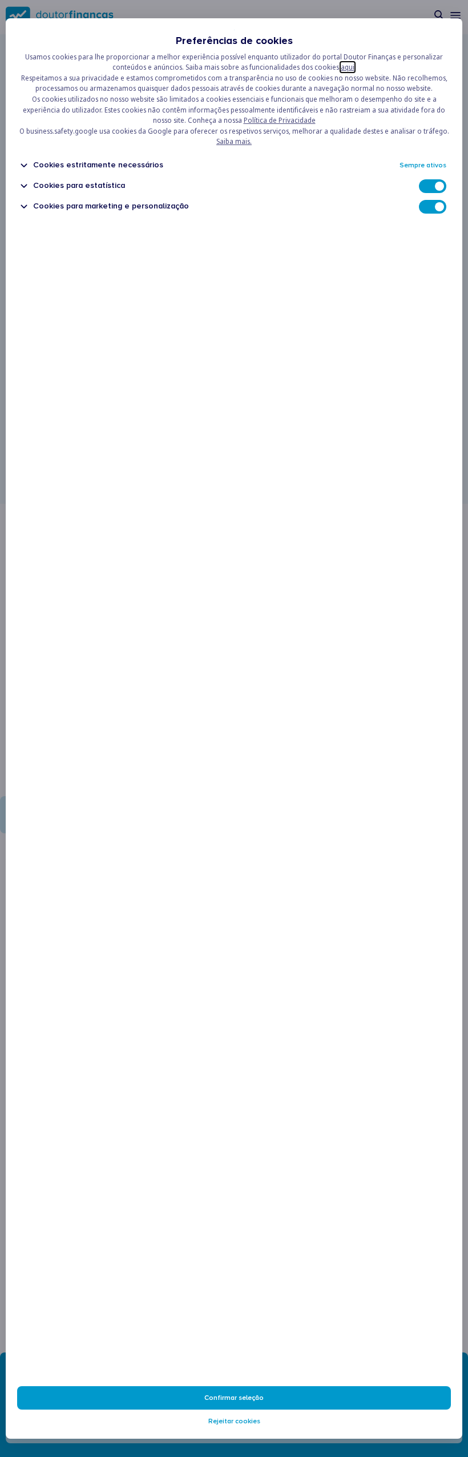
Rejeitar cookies (234, 1421)
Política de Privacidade (280, 120)
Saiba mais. (234, 141)
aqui (347, 67)
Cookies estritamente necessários (98, 165)
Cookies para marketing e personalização (111, 206)
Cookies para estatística (79, 185)
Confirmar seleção (234, 1398)
